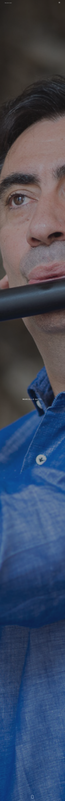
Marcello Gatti (8, 2)
